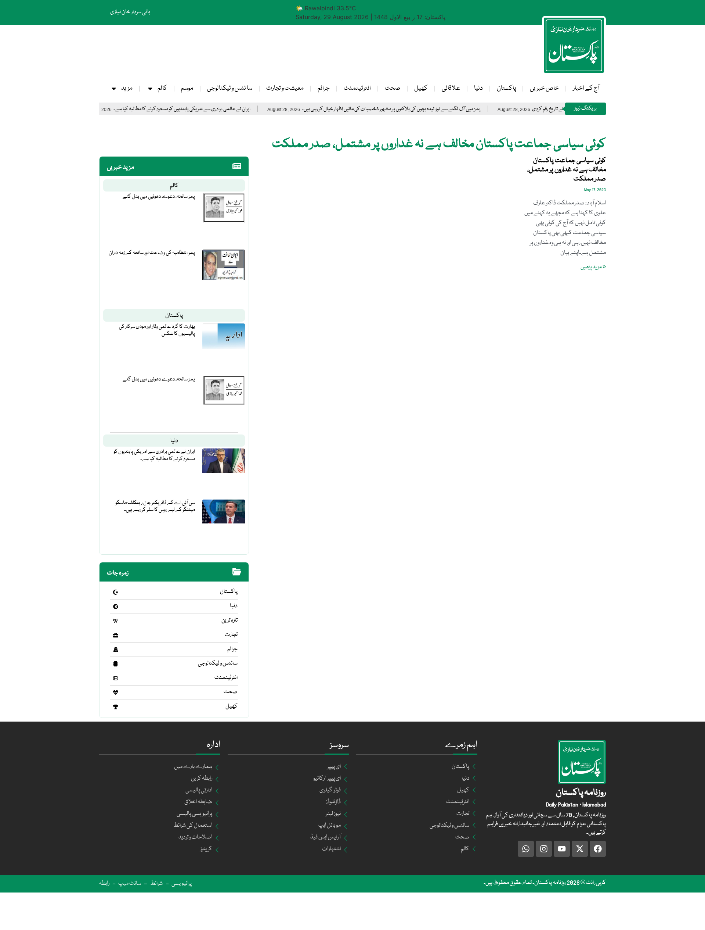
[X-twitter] (580, 849)
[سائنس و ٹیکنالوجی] (116, 664)
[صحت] (116, 692)
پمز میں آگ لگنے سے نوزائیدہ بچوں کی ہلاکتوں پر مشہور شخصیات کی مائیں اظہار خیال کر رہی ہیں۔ (416, 109)
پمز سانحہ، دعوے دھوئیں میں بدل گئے (159, 197)
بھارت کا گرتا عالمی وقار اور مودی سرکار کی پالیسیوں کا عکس (157, 330)
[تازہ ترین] (116, 621)
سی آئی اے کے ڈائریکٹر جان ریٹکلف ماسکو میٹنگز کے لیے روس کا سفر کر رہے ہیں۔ (155, 506)
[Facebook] (598, 849)
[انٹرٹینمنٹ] (116, 678)
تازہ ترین (229, 620)
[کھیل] (116, 707)
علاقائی (451, 88)
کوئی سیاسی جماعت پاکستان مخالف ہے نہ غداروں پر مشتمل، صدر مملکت (566, 169)
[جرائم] (116, 649)
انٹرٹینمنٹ (357, 88)
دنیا (478, 88)
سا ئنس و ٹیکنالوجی (229, 88)
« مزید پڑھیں (593, 267)
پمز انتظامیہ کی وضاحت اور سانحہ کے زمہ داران (152, 253)
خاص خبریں (544, 88)
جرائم (324, 88)
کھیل (421, 88)
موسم (187, 88)
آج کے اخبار (586, 88)
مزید (127, 88)
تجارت (231, 634)
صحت (392, 88)
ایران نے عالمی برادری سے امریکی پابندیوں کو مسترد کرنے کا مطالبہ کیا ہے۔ (207, 109)
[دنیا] (116, 606)
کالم (162, 88)
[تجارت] (116, 635)
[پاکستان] (116, 592)
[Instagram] (544, 849)
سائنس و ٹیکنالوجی (218, 663)
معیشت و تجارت (285, 88)
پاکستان (506, 88)
